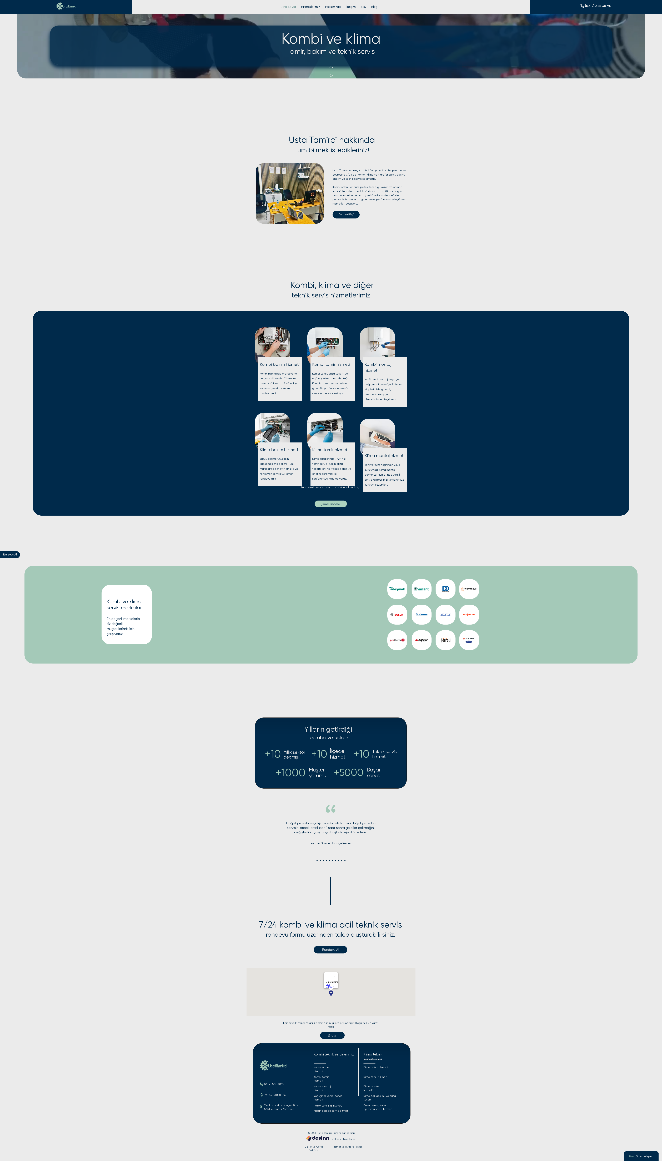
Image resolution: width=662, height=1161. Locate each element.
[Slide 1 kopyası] (320, 860)
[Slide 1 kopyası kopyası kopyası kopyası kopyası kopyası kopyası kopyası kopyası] (344, 860)
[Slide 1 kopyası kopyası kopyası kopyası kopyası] (332, 860)
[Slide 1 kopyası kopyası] (323, 860)
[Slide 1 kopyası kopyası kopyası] (326, 860)
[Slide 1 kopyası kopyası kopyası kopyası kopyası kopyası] (335, 860)
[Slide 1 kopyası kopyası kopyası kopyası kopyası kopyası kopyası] (338, 860)
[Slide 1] (317, 860)
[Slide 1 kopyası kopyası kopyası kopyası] (329, 860)
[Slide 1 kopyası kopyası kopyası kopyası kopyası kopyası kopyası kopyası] (341, 860)
